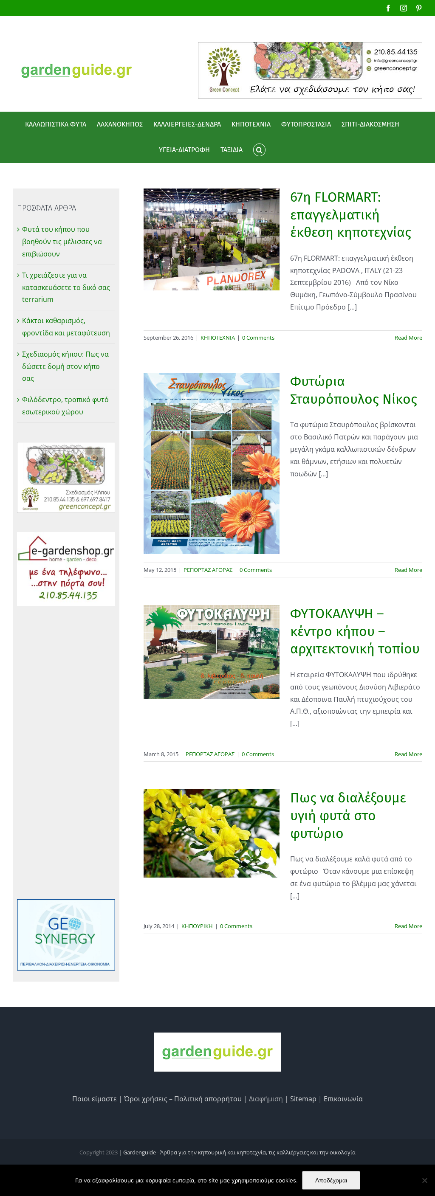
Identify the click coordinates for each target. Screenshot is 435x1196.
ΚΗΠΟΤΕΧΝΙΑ (218, 337)
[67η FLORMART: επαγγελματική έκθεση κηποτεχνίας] (212, 239)
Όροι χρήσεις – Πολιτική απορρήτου (183, 1098)
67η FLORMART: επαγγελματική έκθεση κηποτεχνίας (350, 214)
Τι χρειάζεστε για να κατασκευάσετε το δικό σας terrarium (66, 287)
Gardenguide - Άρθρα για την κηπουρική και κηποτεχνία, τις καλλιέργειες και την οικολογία (239, 1152)
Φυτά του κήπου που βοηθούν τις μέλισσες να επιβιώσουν (62, 242)
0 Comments (258, 337)
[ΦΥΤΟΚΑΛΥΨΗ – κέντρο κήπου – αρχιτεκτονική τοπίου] (212, 652)
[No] (424, 1180)
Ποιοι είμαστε (94, 1098)
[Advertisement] (66, 752)
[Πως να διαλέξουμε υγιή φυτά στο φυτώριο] (212, 833)
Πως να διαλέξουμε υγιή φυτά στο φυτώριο (348, 815)
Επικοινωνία (343, 1098)
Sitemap (303, 1098)
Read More (408, 337)
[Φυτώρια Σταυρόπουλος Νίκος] (212, 463)
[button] (259, 150)
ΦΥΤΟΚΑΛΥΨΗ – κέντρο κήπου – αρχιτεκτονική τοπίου (355, 631)
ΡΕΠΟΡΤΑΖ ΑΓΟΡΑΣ (208, 570)
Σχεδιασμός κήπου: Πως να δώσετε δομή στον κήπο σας (65, 366)
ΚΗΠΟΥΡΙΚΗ (197, 926)
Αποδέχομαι (331, 1180)
